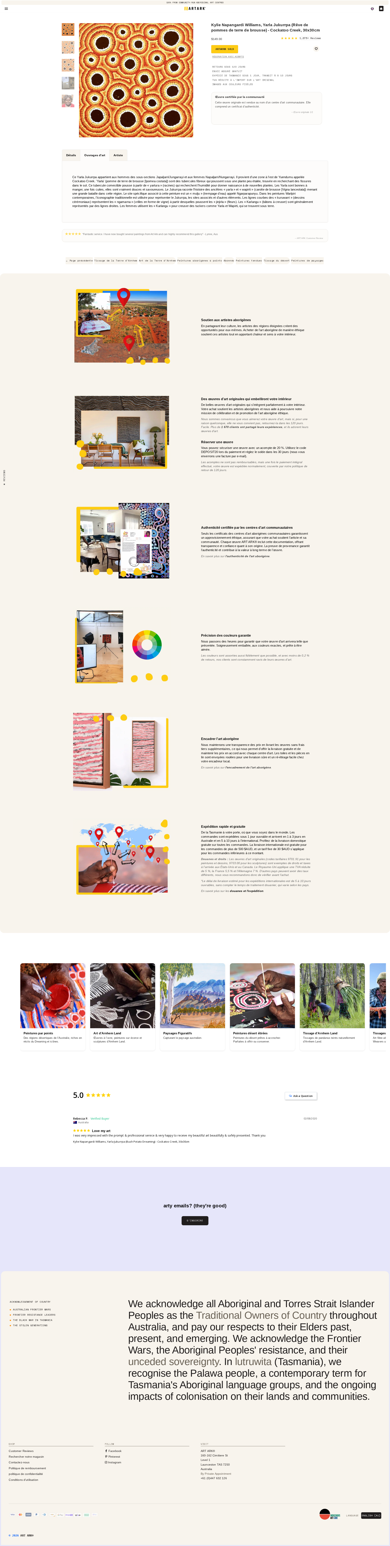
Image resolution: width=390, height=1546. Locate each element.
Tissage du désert (277, 260)
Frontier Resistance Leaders (34, 1314)
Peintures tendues (249, 260)
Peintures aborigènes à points (199, 260)
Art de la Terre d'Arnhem (157, 260)
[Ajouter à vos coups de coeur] (316, 49)
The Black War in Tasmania (32, 1320)
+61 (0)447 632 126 (214, 1478)
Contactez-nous (19, 1462)
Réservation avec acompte (228, 56)
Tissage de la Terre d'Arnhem (116, 260)
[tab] (71, 155)
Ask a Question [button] (303, 1096)
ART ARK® (27, 1535)
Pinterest (114, 1456)
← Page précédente (79, 260)
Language (352, 1515)
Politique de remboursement (27, 1468)
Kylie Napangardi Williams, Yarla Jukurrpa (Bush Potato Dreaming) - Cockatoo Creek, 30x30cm (131, 1141)
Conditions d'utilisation (23, 1479)
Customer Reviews (21, 1451)
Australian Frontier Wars (32, 1309)
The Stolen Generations (30, 1325)
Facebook (114, 1451)
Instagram (114, 1462)
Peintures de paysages (307, 260)
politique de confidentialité (26, 1474)
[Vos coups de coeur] (372, 9)
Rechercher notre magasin (26, 1456)
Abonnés (229, 260)
